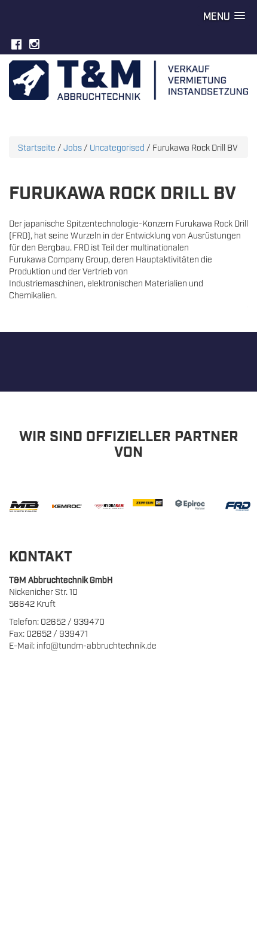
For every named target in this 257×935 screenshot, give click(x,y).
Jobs (72, 147)
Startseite (37, 147)
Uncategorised (117, 147)
